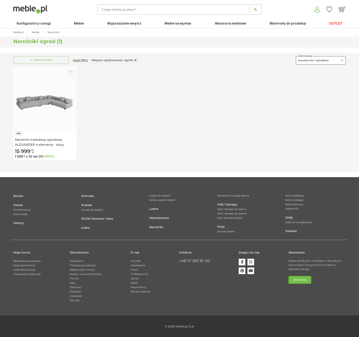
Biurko (18, 196)
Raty (73, 282)
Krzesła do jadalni (92, 209)
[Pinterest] (242, 270)
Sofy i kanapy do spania (231, 213)
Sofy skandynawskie (229, 217)
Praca (134, 269)
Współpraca (138, 265)
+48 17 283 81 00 (194, 261)
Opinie (135, 278)
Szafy (289, 217)
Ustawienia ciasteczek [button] (27, 274)
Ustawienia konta (24, 269)
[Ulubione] (329, 9)
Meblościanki (159, 218)
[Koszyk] (342, 9)
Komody (87, 196)
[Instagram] (250, 262)
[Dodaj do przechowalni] (70, 72)
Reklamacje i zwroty (82, 269)
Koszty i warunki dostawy (86, 274)
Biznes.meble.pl (140, 291)
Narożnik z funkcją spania (233, 195)
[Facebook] (242, 262)
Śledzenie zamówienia (27, 260)
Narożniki (156, 227)
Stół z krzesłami (294, 199)
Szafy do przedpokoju (298, 222)
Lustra (153, 209)
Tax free (75, 300)
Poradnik (75, 291)
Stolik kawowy (294, 204)
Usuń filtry (80, 60)
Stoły (221, 227)
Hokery (18, 223)
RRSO (49, 156)
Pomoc (74, 278)
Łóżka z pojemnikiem (162, 199)
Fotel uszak (20, 214)
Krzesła (86, 205)
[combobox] (321, 60)
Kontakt (136, 260)
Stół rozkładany (294, 195)
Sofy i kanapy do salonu (232, 209)
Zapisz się (300, 279)
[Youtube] (250, 270)
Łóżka (85, 228)
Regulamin (77, 260)
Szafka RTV (292, 208)
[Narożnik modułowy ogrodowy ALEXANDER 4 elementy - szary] (44, 98)
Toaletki (291, 231)
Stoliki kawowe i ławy (97, 218)
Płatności (75, 287)
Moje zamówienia (24, 265)
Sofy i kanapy (227, 204)
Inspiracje (76, 295)
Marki (134, 282)
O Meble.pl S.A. (140, 274)
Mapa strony (138, 287)
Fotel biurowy (22, 209)
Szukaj (255, 9)
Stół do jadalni (226, 231)
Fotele (18, 205)
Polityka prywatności (83, 265)
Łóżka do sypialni (159, 195)
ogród (112, 60)
